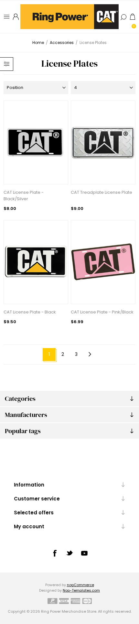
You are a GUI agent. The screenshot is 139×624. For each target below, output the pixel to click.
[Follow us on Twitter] (69, 552)
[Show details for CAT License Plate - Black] (36, 262)
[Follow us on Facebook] (54, 553)
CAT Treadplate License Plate (101, 192)
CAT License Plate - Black (30, 312)
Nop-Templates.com (81, 590)
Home (38, 42)
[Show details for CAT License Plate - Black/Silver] (36, 142)
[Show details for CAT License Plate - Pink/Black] (103, 262)
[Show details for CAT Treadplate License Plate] (103, 142)
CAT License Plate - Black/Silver (24, 195)
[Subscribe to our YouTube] (84, 553)
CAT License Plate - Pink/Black (102, 312)
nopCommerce (80, 584)
